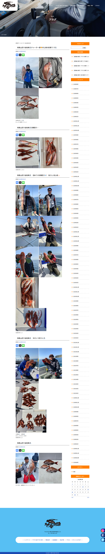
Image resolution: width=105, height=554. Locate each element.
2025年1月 (75, 172)
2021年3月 (75, 384)
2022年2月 (75, 333)
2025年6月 (75, 149)
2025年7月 (75, 144)
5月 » (88, 497)
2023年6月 (75, 259)
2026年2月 (75, 112)
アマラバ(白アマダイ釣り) (61, 5)
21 (88, 489)
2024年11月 (76, 181)
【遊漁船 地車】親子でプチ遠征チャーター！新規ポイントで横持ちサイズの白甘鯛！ (81, 61)
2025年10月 (76, 130)
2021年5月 (75, 375)
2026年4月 (75, 102)
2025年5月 (75, 153)
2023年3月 (75, 273)
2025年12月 (76, 121)
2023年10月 (76, 241)
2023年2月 (75, 278)
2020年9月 (75, 411)
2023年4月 (75, 268)
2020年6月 (75, 425)
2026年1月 (75, 116)
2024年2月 (75, 222)
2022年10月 (76, 296)
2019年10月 (76, 458)
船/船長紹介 (81, 5)
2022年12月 (76, 287)
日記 (74, 471)
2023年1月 (75, 282)
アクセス (97, 5)
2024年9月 (75, 190)
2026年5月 (75, 98)
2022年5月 (75, 319)
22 (72, 492)
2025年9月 (75, 135)
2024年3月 (75, 218)
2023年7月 (75, 255)
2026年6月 (75, 93)
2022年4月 (75, 324)
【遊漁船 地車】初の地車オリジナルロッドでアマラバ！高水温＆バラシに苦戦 (81, 75)
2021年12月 (76, 342)
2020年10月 (76, 407)
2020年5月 (75, 430)
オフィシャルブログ (76, 540)
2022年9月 (75, 301)
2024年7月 (75, 199)
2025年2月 (75, 167)
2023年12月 (76, 232)
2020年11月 (76, 402)
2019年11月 (76, 453)
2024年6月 (75, 204)
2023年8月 (75, 250)
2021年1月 (75, 393)
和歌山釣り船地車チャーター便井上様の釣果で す (36, 47)
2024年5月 (75, 208)
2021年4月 (75, 379)
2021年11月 (76, 347)
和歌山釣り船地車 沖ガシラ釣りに (30, 338)
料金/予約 (90, 5)
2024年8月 (75, 195)
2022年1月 (75, 338)
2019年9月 (75, 462)
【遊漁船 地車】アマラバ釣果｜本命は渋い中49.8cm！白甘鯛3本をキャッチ (81, 70)
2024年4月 (75, 213)
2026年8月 (75, 84)
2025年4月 (75, 158)
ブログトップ (80, 43)
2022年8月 (75, 305)
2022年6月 (75, 315)
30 (74, 494)
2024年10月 (76, 185)
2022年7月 (75, 310)
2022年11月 (76, 291)
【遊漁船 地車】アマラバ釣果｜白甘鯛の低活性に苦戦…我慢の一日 (81, 56)
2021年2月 (75, 388)
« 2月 (72, 497)
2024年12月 (76, 176)
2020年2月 (75, 439)
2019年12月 (76, 448)
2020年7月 (75, 421)
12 (82, 486)
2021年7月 (75, 365)
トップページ (49, 5)
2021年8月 (75, 361)
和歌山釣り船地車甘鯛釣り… (28, 127)
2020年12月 (76, 398)
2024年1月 (75, 227)
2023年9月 (75, 245)
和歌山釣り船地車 (23, 443)
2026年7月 (75, 89)
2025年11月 (76, 125)
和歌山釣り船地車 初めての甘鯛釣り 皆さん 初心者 (37, 175)
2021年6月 (75, 370)
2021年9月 (75, 356)
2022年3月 (75, 328)
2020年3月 (75, 434)
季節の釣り (73, 5)
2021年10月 (76, 351)
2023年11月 (76, 236)
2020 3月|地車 (3, 34)
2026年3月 (75, 107)
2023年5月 (75, 264)
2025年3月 (75, 162)
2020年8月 (75, 416)
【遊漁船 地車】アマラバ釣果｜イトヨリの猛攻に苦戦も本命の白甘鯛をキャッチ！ (81, 65)
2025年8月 (75, 139)
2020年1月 (75, 444)
